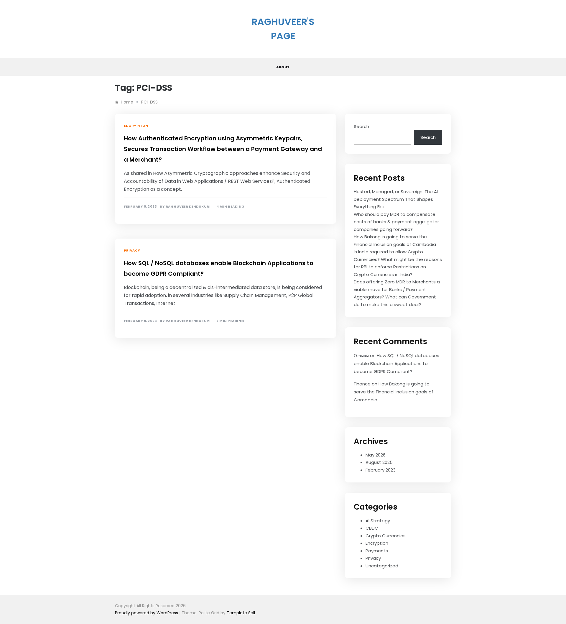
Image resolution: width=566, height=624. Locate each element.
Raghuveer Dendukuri (188, 206)
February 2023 (381, 470)
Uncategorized (382, 566)
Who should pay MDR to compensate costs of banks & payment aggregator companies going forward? (396, 221)
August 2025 (379, 462)
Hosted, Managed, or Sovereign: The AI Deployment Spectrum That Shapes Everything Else (396, 199)
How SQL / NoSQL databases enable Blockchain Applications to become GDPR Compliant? (396, 363)
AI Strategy (378, 521)
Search (361, 126)
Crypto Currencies (386, 536)
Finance (362, 384)
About (283, 67)
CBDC (372, 528)
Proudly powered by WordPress (147, 613)
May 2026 (376, 455)
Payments (377, 551)
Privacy (132, 250)
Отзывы (361, 355)
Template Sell (241, 613)
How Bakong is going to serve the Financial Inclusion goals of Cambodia (393, 392)
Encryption (136, 125)
